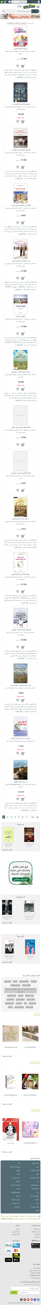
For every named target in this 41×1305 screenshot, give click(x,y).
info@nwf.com (35, 1275)
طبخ (37, 1174)
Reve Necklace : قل (30, 1047)
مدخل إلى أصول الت (29, 917)
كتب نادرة (28, 1219)
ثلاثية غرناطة (26, 985)
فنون (37, 1167)
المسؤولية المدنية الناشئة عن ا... (20, 104)
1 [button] (26, 1053)
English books (7, 1219)
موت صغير (8, 981)
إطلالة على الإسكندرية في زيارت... (20, 205)
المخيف (10, 1007)
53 (33, 817)
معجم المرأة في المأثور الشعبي (20, 574)
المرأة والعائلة (35, 1188)
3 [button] (20, 1053)
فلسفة (37, 1199)
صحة (18, 1174)
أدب (38, 1181)
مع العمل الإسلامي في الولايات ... (20, 150)
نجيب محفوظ (29, 995)
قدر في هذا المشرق (9, 956)
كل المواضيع (35, 1163)
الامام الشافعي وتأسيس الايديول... (20, 473)
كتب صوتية (23, 1216)
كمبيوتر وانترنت (15, 1185)
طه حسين (19, 1003)
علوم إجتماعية (16, 1199)
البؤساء (15, 981)
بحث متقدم (32, 1216)
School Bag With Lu (30, 1143)
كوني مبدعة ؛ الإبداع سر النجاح (20, 738)
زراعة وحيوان (16, 1177)
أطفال (18, 1170)
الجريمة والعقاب (15, 985)
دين (38, 1192)
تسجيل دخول (34, 2)
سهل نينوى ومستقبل (7, 917)
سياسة (18, 1196)
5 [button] (14, 1053)
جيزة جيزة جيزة (30, 956)
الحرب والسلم (31, 999)
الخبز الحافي (29, 1007)
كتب (39, 1216)
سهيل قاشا (6, 919)
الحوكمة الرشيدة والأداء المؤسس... (20, 630)
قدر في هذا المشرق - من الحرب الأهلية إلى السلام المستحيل (20, 990)
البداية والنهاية (11, 995)
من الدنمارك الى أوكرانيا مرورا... (20, 261)
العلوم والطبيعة (15, 1192)
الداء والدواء (32, 1003)
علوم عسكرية (35, 1207)
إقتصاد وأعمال (35, 1170)
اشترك (14, 1292)
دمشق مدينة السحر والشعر (20, 519)
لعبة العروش (10, 999)
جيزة (25, 1003)
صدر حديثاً (5, 1216)
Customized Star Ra (10, 1047)
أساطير (18, 1181)
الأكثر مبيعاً (36, 1219)
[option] (30, 1034)
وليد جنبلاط (9, 958)
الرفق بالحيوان (10, 1143)
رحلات (37, 1203)
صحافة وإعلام (35, 1185)
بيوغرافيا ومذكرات (14, 1167)
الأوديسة (20, 995)
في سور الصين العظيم (20, 781)
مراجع (18, 1188)
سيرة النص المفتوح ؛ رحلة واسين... (20, 685)
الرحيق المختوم (19, 1007)
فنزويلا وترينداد (20, 316)
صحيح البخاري (20, 999)
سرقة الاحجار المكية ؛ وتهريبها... (20, 372)
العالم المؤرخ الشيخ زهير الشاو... (20, 427)
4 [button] (17, 1053)
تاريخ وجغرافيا (34, 1177)
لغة (19, 1163)
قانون (37, 1210)
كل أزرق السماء (9, 1003)
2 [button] (23, 1053)
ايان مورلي (28, 846)
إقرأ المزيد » (19, 77)
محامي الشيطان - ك (29, 844)
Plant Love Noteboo (30, 1095)
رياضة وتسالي (34, 1196)
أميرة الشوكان (8, 846)
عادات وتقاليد (16, 1203)
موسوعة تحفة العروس (20, 48)
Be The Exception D (10, 1095)
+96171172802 (35, 1273)
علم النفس (17, 1207)
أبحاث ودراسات (19, 1219)
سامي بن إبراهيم (28, 919)
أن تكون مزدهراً (8, 844)
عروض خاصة (14, 1216)
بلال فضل (29, 958)
